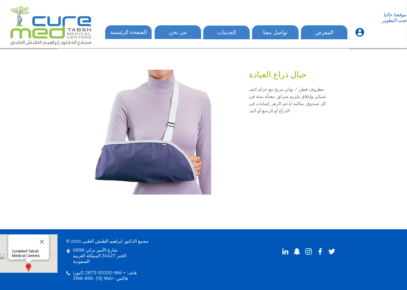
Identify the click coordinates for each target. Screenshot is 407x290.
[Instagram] (308, 251)
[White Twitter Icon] (331, 251)
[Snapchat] (297, 251)
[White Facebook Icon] (320, 251)
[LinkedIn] (285, 251)
